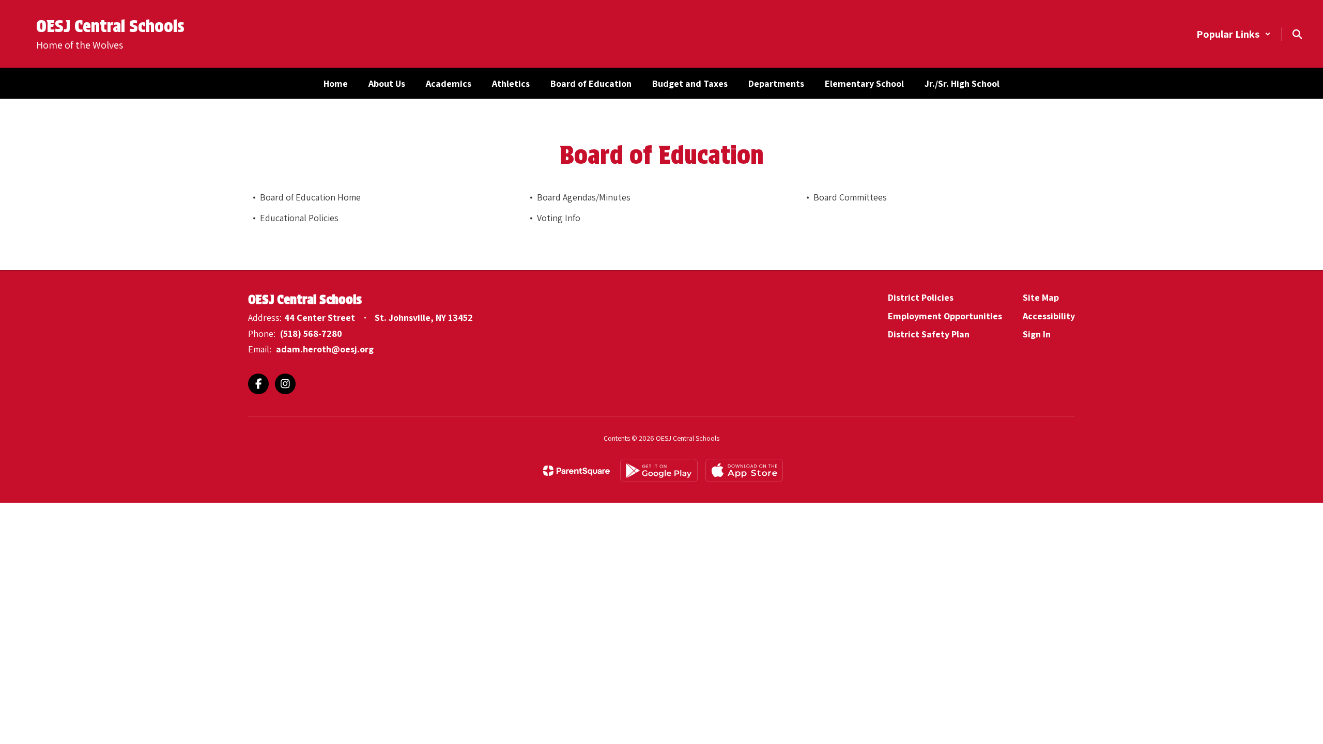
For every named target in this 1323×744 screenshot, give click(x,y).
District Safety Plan (929, 334)
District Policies (920, 297)
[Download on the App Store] (744, 470)
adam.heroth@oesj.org (325, 349)
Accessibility (1049, 316)
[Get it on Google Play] (659, 470)
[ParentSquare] (576, 470)
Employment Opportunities (945, 316)
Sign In (1037, 334)
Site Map (1041, 297)
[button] (1233, 34)
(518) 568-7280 (311, 333)
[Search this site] (1297, 34)
